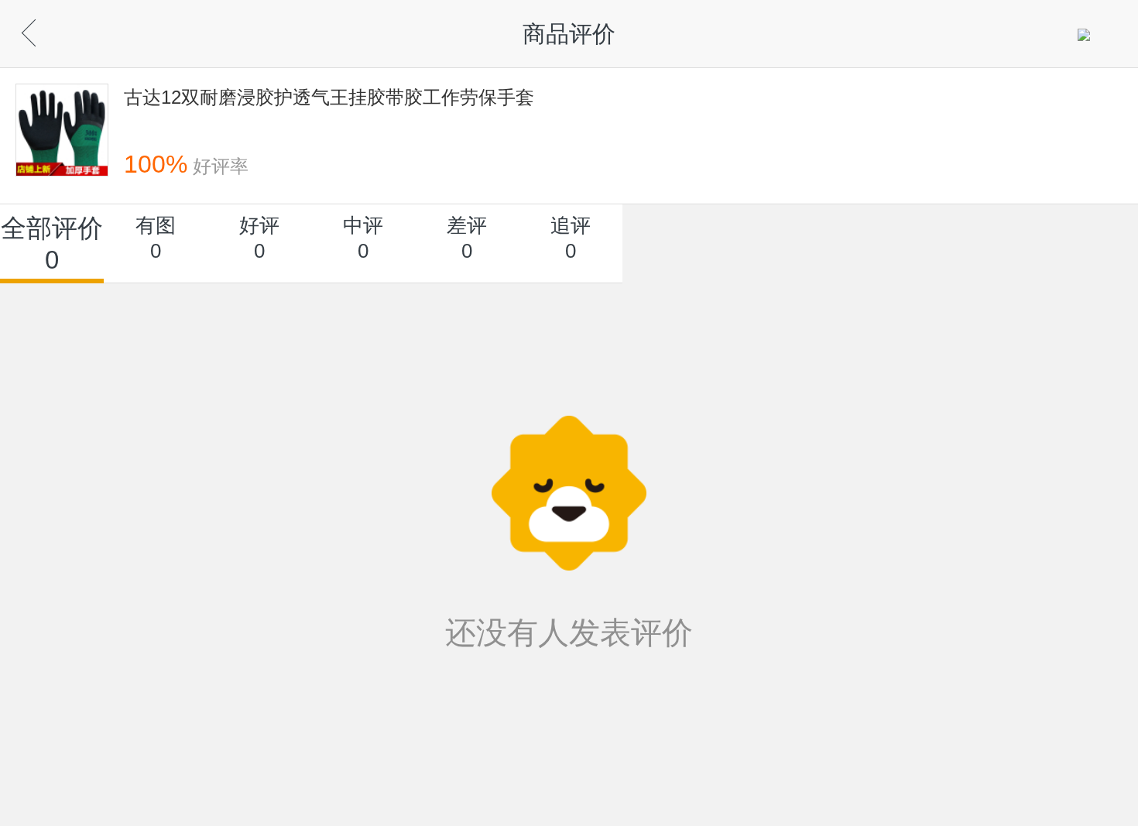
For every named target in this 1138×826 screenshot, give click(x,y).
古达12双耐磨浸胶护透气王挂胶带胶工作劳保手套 (329, 97)
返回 (55, 29)
